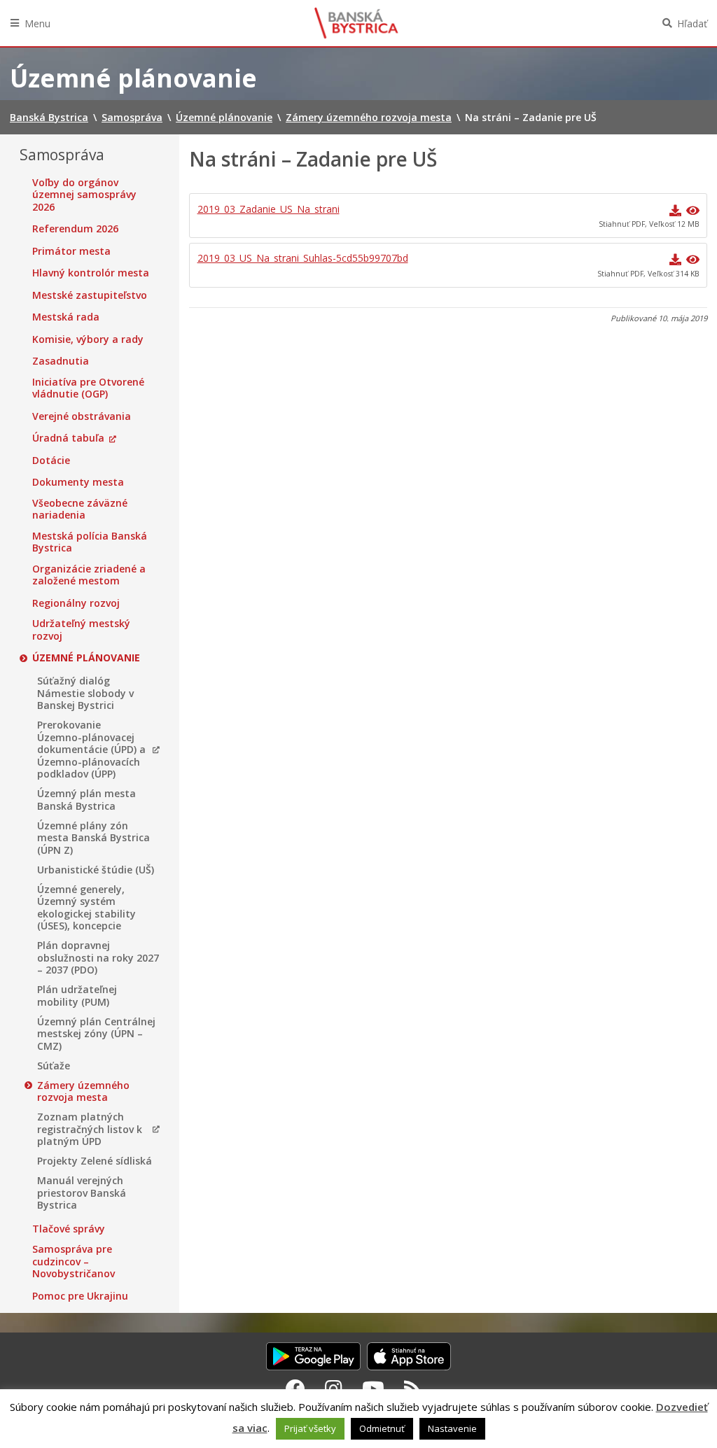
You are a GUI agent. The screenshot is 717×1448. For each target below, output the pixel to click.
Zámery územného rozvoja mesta (83, 1091)
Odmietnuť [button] (382, 1428)
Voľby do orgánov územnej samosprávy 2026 (84, 194)
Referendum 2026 (75, 229)
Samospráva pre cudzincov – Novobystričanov (73, 1261)
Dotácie (51, 460)
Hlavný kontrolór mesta (90, 273)
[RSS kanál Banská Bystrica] (413, 1388)
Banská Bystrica (356, 23)
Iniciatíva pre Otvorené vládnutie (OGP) (88, 388)
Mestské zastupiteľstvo (89, 295)
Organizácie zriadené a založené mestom (89, 575)
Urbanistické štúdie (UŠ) (95, 870)
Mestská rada (65, 317)
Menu (37, 23)
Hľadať (692, 23)
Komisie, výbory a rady (88, 339)
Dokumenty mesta (78, 482)
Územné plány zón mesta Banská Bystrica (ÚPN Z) (93, 838)
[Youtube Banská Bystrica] (373, 1388)
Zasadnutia (60, 361)
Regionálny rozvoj (76, 603)
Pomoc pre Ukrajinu (80, 1296)
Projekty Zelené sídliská (94, 1161)
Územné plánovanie (86, 658)
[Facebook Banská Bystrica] (295, 1388)
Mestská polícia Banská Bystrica (89, 542)
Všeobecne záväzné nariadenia (79, 509)
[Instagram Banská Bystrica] (333, 1388)
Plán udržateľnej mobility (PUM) (77, 995)
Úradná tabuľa (68, 438)
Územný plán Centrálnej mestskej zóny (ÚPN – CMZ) (96, 1034)
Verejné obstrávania (81, 416)
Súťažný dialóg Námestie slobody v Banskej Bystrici (85, 693)
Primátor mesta (71, 251)
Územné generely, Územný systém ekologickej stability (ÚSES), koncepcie (86, 907)
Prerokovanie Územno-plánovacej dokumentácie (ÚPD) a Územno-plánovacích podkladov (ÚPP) (91, 749)
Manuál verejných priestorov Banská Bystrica (81, 1192)
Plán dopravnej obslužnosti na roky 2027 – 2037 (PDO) (98, 957)
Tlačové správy (68, 1229)
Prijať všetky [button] (310, 1428)
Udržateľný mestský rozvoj (81, 629)
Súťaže (53, 1066)
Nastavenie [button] (452, 1428)
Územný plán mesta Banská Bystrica (86, 799)
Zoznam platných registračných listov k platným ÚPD (89, 1129)
